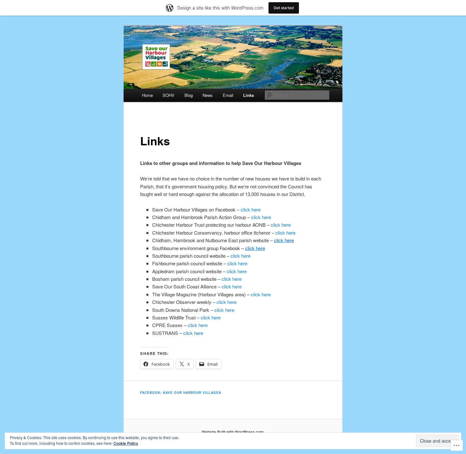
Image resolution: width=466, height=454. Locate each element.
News (208, 95)
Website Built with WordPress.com (233, 432)
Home (147, 95)
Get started (284, 7)
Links (248, 95)
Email (228, 95)
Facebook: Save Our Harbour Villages (180, 392)
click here (251, 209)
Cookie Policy (125, 443)
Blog (188, 95)
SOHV (168, 95)
